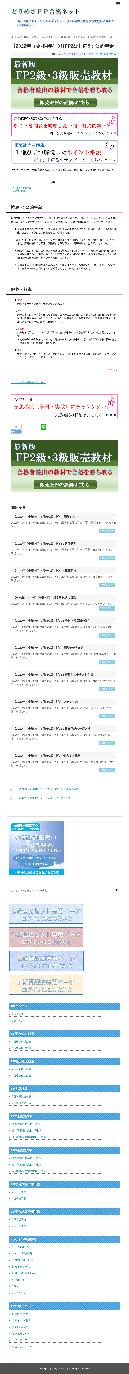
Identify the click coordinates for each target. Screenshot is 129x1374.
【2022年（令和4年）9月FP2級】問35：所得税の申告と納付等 (53, 674)
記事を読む (106, 531)
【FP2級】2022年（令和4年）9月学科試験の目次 (44, 597)
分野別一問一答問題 (23, 1260)
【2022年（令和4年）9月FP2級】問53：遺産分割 (44, 543)
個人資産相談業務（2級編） (28, 1130)
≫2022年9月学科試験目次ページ (28, 382)
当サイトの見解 (21, 1320)
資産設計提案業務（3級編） (28, 1158)
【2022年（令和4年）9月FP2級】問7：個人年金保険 (46, 755)
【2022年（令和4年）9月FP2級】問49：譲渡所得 (44, 570)
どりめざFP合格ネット (60, 1368)
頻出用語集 (18, 1279)
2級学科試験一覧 (21, 1096)
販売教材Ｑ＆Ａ (21, 1333)
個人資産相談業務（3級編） (28, 1164)
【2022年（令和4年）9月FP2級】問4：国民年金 (44, 516)
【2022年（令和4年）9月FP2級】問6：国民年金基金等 (48, 647)
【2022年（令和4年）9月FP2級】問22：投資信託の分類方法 (51, 728)
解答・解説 (19, 191)
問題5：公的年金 (22, 187)
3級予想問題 (19, 1198)
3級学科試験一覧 (21, 1103)
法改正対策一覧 (21, 1266)
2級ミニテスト (20, 1286)
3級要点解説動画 (21, 1048)
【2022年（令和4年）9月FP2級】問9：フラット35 (45, 701)
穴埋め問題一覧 (21, 1247)
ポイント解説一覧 (22, 1253)
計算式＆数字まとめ (23, 1273)
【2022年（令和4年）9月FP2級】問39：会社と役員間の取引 (51, 620)
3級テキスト (19, 1020)
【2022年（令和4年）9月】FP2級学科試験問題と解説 (85, 54)
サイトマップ (19, 1340)
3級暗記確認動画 (21, 1075)
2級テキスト (19, 1014)
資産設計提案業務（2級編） (28, 1124)
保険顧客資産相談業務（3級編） (30, 1171)
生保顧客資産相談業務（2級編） (30, 1137)
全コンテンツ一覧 (22, 1346)
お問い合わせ (19, 1327)
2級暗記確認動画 (21, 1069)
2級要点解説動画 (21, 1041)
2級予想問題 (19, 1192)
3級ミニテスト (20, 1293)
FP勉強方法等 (20, 1314)
